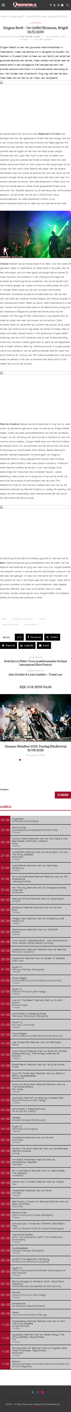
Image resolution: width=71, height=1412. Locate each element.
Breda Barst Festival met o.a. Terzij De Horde (38, 1064)
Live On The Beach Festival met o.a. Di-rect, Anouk (37, 1001)
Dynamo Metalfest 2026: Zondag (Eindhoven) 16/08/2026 (35, 748)
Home (3, 16)
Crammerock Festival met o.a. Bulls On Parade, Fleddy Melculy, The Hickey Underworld (39, 1052)
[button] (3, 727)
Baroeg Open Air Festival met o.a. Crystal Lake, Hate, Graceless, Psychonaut (39, 1349)
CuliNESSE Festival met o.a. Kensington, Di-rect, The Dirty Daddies (40, 853)
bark (4, 619)
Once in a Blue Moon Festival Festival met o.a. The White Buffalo (39, 1085)
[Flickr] (62, 5)
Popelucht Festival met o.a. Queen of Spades (38, 958)
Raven (15, 1312)
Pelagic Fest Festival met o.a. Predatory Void (38, 918)
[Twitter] (54, 5)
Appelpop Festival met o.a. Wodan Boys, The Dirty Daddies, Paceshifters (38, 1335)
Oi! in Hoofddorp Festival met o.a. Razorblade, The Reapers (38, 1171)
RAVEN (16, 1292)
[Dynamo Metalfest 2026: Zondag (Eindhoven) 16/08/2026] (35, 718)
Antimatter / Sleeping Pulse (28, 1108)
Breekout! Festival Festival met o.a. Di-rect (37, 907)
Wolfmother (19, 827)
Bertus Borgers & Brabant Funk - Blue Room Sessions (38, 1282)
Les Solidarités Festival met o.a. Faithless (36, 1042)
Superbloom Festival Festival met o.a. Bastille (39, 949)
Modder (16, 1117)
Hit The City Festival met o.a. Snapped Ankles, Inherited (39, 888)
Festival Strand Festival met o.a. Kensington (38, 898)
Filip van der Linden (30, 36)
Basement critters (22, 619)
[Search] (67, 5)
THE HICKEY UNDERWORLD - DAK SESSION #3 (39, 940)
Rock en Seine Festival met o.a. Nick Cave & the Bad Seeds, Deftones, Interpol (39, 839)
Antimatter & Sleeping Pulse (29, 1013)
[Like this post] (20, 637)
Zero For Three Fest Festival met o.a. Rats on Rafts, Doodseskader (38, 1074)
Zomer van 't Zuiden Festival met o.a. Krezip (38, 1181)
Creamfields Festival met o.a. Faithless (35, 865)
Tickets (16, 832)
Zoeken (4, 789)
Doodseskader (20, 1248)
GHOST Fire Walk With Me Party (30, 1259)
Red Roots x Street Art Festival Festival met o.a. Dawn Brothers (40, 1202)
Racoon (16, 1361)
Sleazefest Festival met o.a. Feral (32, 1190)
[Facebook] (51, 5)
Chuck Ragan (19, 977)
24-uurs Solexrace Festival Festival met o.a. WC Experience (40, 877)
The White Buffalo (22, 1234)
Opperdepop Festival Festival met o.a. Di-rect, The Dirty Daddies (39, 1322)
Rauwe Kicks (19, 1212)
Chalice (42, 619)
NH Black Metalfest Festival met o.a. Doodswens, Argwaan (33, 1160)
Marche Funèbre (10, 624)
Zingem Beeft (31, 624)
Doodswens (19, 1303)
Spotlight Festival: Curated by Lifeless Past (38, 1097)
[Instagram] (58, 5)
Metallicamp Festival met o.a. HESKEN (35, 929)
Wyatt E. (17, 966)
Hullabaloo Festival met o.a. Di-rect (33, 1137)
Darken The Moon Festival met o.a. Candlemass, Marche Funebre (40, 1149)
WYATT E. (17, 1022)
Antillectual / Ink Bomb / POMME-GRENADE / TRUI (38, 1224)
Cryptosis (17, 818)
